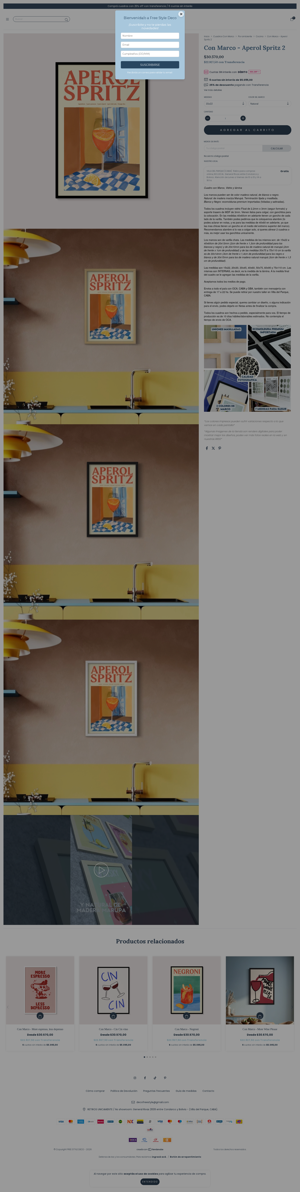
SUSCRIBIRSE (150, 65)
